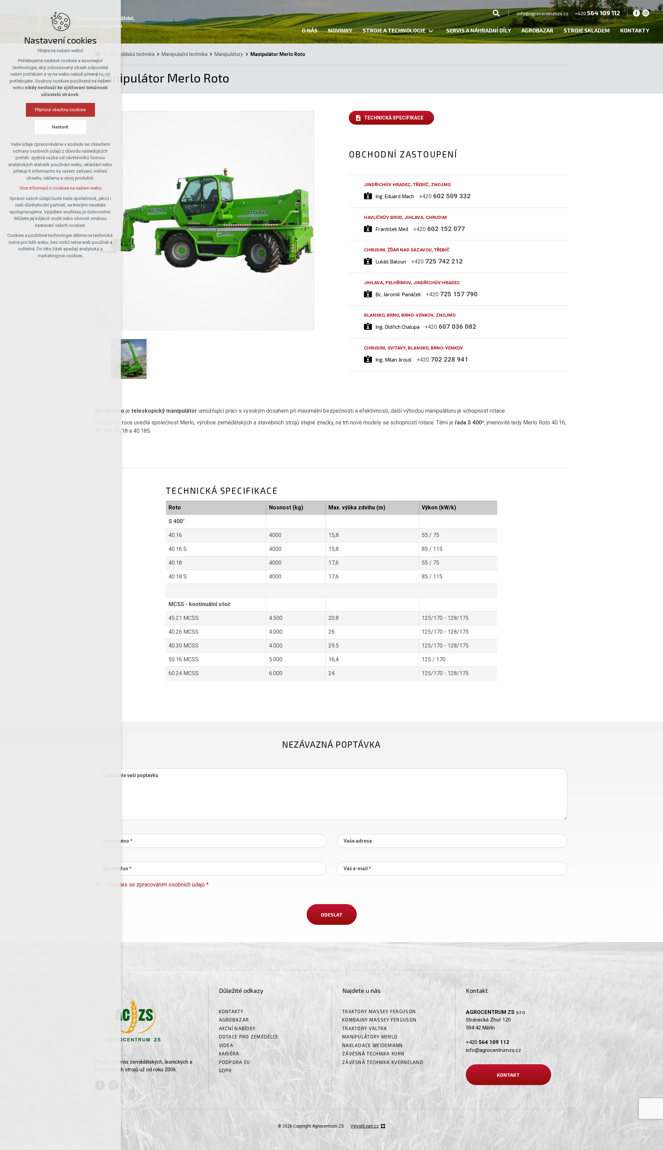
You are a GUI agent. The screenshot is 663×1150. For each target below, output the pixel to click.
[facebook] (636, 13)
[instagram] (645, 13)
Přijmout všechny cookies (60, 109)
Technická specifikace (393, 118)
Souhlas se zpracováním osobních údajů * (158, 884)
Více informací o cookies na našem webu (60, 188)
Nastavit (60, 127)
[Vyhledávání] (496, 13)
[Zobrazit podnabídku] (430, 31)
